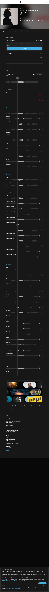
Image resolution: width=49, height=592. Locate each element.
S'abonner (24, 48)
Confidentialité (17, 588)
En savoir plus (9, 45)
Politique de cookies (9, 588)
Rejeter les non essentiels (33, 583)
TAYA (21, 10)
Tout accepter (43, 583)
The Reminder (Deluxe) (32, 10)
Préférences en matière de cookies (10, 580)
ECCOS (25, 10)
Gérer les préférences (21, 583)
